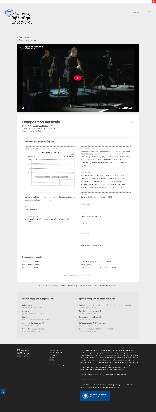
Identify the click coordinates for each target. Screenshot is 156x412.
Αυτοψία (25, 311)
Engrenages (28, 264)
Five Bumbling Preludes (92, 261)
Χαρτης (51, 357)
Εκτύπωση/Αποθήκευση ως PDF (105, 286)
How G (24, 317)
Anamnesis (27, 261)
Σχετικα (52, 360)
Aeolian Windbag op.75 (33, 323)
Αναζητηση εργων (55, 350)
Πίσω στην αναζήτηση (27, 40)
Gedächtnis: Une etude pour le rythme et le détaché (105, 305)
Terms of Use (127, 385)
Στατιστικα (53, 355)
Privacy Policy (114, 385)
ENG (154, 1)
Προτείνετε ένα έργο (57, 365)
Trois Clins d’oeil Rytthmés (95, 267)
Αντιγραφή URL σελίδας (31, 131)
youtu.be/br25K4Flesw (91, 245)
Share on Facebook (68, 286)
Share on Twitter (84, 286)
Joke (83, 264)
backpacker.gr (114, 387)
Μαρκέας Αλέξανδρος (40, 126)
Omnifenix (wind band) (90, 317)
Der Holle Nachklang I (90, 311)
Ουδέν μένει (27, 305)
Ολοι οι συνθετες (55, 353)
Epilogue (26, 267)
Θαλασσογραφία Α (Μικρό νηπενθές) (95, 323)
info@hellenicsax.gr (88, 380)
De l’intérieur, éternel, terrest (96, 329)
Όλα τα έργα (24, 37)
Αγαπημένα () (137, 13)
